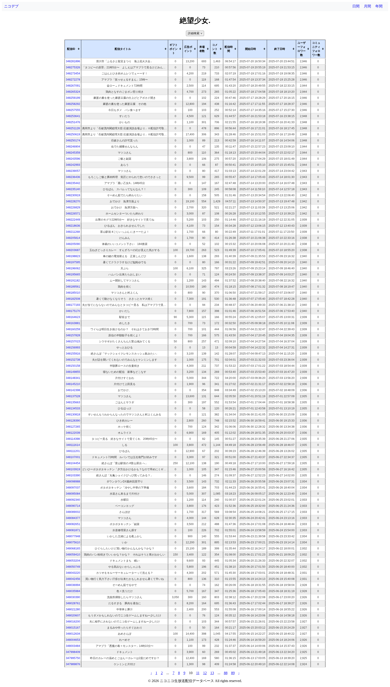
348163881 (73, 323)
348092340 (73, 499)
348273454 (73, 73)
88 (226, 673)
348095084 (73, 493)
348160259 (73, 329)
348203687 (73, 250)
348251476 (73, 122)
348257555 (73, 110)
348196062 (73, 268)
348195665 (73, 274)
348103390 (73, 475)
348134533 (73, 408)
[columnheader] (73, 49)
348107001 (73, 457)
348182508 (73, 298)
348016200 (73, 621)
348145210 (73, 384)
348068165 (73, 548)
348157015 (73, 341)
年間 (379, 6)
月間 (367, 6)
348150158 (73, 365)
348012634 (73, 633)
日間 (356, 6)
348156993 (73, 347)
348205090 (73, 244)
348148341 (73, 378)
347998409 (73, 652)
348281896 (73, 61)
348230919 (73, 195)
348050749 (73, 566)
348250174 (73, 140)
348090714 (73, 505)
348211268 (73, 231)
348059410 (73, 554)
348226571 (73, 213)
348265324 (73, 91)
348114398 (73, 438)
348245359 (73, 152)
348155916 (73, 353)
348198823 (73, 256)
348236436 (73, 177)
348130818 (73, 414)
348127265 (73, 426)
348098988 (73, 481)
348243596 (73, 158)
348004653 (73, 639)
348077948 (73, 536)
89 (233, 673)
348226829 (73, 207)
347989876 (73, 664)
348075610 (73, 542)
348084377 (73, 518)
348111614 (73, 445)
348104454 (73, 463)
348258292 (73, 104)
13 (212, 673)
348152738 (73, 359)
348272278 (73, 79)
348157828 (73, 335)
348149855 (73, 371)
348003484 (73, 646)
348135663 (73, 402)
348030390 (73, 597)
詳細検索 (195, 33)
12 (205, 673)
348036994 (73, 585)
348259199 (73, 97)
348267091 (73, 85)
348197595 (73, 262)
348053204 (73, 560)
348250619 (73, 134)
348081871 (73, 530)
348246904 (73, 146)
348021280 (73, 609)
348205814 (73, 238)
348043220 (73, 572)
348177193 (73, 305)
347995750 (73, 658)
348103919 (73, 469)
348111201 (73, 451)
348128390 (73, 420)
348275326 (73, 67)
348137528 (73, 396)
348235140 (73, 189)
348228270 (73, 201)
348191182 (73, 280)
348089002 (73, 512)
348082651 (73, 524)
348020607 (73, 615)
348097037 (73, 487)
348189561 (73, 286)
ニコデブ (11, 6)
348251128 (73, 128)
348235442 (73, 183)
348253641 (73, 116)
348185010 (73, 292)
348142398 (73, 390)
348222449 (73, 219)
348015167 (73, 627)
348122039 (73, 432)
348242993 (73, 164)
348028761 (73, 603)
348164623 (73, 317)
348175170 (73, 311)
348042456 (73, 579)
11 (198, 673)
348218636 (73, 225)
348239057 (73, 171)
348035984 (73, 591)
